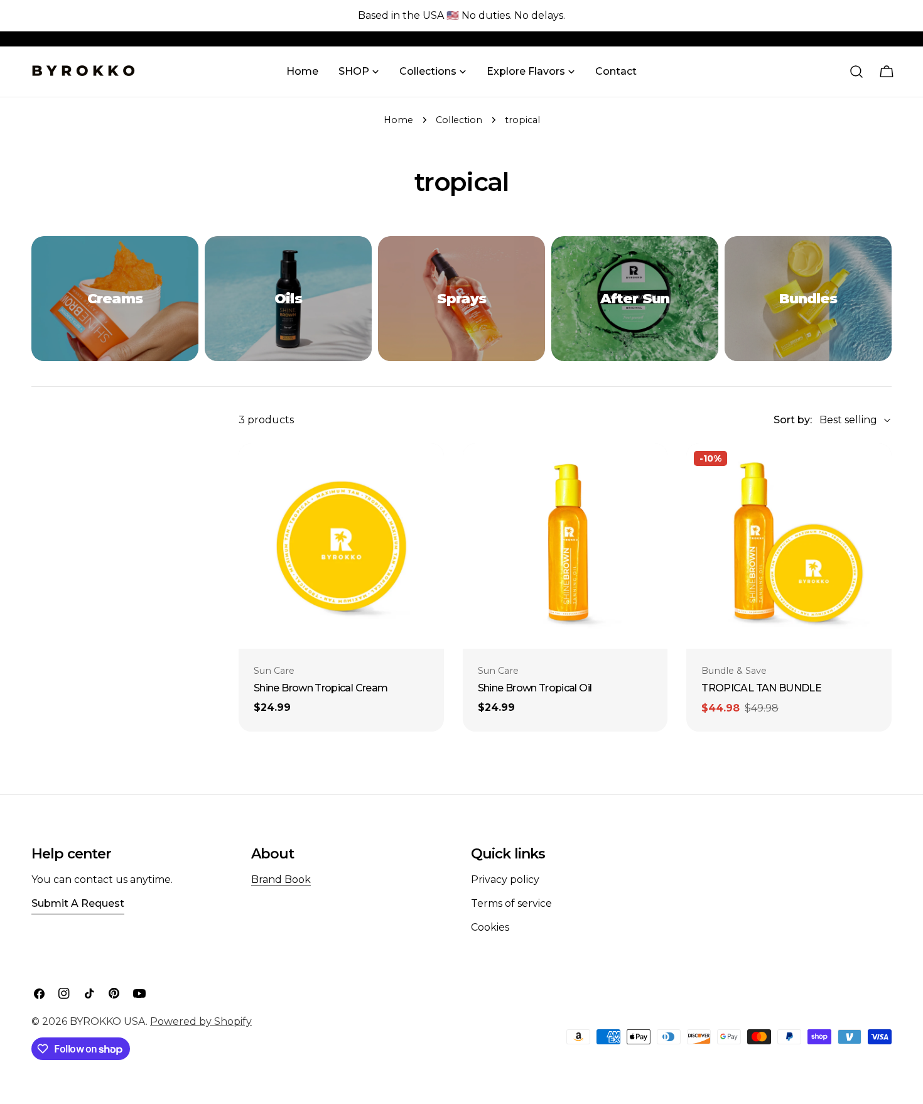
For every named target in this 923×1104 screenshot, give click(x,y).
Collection (459, 120)
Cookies (490, 927)
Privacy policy (505, 879)
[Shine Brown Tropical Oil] (565, 546)
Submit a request (77, 903)
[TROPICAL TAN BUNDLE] (789, 546)
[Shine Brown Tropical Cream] (341, 546)
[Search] (856, 71)
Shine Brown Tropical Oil (535, 688)
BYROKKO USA (108, 1021)
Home (398, 120)
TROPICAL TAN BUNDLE (761, 688)
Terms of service (511, 903)
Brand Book (281, 879)
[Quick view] (427, 469)
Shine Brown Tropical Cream (320, 688)
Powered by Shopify (201, 1021)
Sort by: (793, 420)
